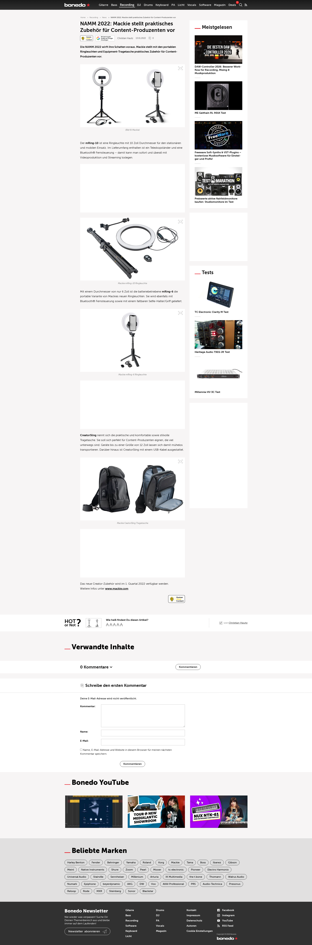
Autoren (191, 925)
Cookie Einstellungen (200, 931)
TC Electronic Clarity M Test (211, 312)
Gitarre (103, 4)
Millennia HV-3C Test (207, 392)
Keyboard (162, 4)
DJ (139, 4)
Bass (114, 4)
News (104, 17)
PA (173, 4)
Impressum (193, 915)
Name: (84, 731)
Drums (148, 4)
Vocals (191, 4)
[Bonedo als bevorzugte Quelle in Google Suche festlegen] (105, 38)
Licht (181, 4)
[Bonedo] (77, 5)
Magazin (220, 4)
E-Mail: (84, 740)
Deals (232, 4)
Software (205, 4)
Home (82, 17)
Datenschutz (194, 920)
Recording (127, 4)
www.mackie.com (116, 588)
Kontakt (191, 910)
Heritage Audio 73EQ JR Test (212, 352)
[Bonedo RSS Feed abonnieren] (245, 5)
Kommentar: (88, 706)
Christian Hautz (125, 38)
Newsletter (84, 931)
